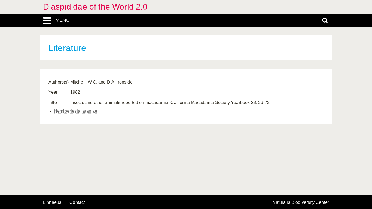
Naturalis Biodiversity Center (300, 202)
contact (77, 202)
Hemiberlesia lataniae (75, 111)
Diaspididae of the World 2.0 (95, 6)
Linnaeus (52, 202)
